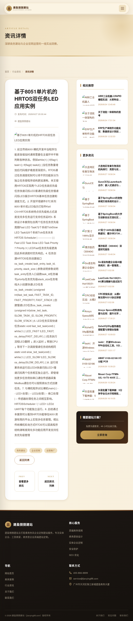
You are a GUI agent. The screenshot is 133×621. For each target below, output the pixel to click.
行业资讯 (16, 71)
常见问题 (112, 615)
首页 (7, 71)
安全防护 (73, 548)
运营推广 (51, 450)
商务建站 (21, 450)
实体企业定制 (76, 542)
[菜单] (122, 8)
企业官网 (36, 450)
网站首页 (9, 573)
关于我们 (9, 591)
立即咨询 (102, 434)
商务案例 (9, 579)
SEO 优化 (74, 555)
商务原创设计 (76, 536)
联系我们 (9, 597)
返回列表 (24, 460)
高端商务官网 (76, 530)
